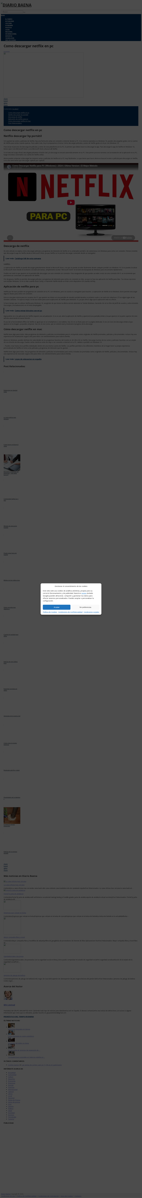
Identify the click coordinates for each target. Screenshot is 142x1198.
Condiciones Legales (91, 612)
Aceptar (56, 607)
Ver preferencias (85, 607)
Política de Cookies (50, 612)
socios (84, 593)
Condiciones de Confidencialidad (70, 612)
